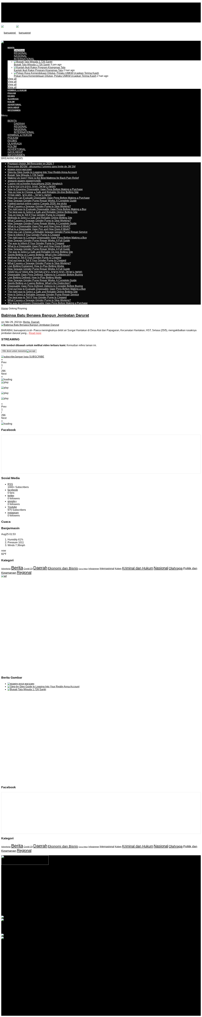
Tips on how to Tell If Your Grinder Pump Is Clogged (36, 215)
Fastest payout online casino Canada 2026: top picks (37, 203)
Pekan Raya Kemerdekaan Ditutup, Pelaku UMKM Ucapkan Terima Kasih (55, 76)
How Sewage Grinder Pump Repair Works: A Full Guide (39, 240)
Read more (35, 333)
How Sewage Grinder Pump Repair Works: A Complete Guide (42, 200)
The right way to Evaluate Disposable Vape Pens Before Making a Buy (47, 209)
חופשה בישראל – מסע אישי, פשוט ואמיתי (29, 195)
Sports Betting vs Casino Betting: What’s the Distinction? (39, 283)
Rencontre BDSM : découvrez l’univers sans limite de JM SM (41, 166)
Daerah (35, 322)
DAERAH (19, 123)
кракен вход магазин (20, 169)
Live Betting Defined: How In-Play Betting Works (35, 277)
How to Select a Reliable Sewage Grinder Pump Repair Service (43, 294)
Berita (26, 322)
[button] (101, 361)
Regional (24, 572)
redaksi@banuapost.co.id (118, 880)
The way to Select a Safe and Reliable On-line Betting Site (40, 252)
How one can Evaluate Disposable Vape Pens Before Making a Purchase (49, 197)
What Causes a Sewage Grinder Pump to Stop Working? (39, 206)
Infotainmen (93, 569)
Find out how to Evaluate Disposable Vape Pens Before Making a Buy (47, 289)
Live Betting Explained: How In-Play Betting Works (36, 266)
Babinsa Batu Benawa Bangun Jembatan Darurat (45, 315)
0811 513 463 (94, 880)
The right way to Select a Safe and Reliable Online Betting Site (43, 291)
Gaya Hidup (83, 569)
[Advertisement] (58, 48)
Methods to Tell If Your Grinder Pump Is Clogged (34, 257)
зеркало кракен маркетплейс (24, 180)
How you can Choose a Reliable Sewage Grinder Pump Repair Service (47, 232)
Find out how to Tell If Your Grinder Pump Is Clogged (37, 260)
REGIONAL (20, 126)
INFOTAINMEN (14, 110)
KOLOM (11, 102)
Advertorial (6, 569)
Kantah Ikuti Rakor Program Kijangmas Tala (38, 70)
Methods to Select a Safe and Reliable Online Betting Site (40, 217)
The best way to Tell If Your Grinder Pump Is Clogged (37, 297)
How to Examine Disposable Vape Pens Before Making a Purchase (45, 189)
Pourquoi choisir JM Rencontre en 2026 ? (31, 163)
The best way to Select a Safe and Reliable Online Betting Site (42, 212)
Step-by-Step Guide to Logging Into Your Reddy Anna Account (42, 172)
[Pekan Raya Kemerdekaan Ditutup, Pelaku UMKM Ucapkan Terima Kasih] (56, 73)
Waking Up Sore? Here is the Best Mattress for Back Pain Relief (43, 178)
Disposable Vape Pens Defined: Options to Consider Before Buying (45, 274)
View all (12, 78)
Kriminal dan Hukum (137, 568)
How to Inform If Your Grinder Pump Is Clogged (34, 234)
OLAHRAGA (13, 99)
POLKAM (12, 93)
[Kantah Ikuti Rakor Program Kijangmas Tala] (39, 67)
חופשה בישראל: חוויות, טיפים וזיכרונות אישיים (32, 186)
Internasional (107, 568)
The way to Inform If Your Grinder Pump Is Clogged (36, 243)
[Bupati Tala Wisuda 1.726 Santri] (33, 61)
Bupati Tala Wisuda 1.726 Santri (32, 64)
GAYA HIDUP (13, 107)
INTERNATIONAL (24, 59)
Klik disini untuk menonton (15, 351)
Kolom (118, 568)
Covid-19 (28, 568)
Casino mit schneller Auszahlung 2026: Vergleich (35, 183)
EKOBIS (11, 96)
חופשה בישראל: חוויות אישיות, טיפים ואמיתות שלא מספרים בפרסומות (45, 271)
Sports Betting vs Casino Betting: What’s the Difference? (39, 254)
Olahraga (176, 568)
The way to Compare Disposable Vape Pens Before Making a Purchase (48, 303)
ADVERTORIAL (14, 105)
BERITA (12, 120)
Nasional (161, 568)
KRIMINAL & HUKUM (17, 90)
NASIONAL (20, 56)
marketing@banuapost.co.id (101, 883)
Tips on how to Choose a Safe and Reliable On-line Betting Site (43, 192)
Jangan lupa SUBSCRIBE (29, 356)
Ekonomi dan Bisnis (63, 568)
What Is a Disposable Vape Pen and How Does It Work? (39, 226)
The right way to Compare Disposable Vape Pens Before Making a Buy (47, 237)
